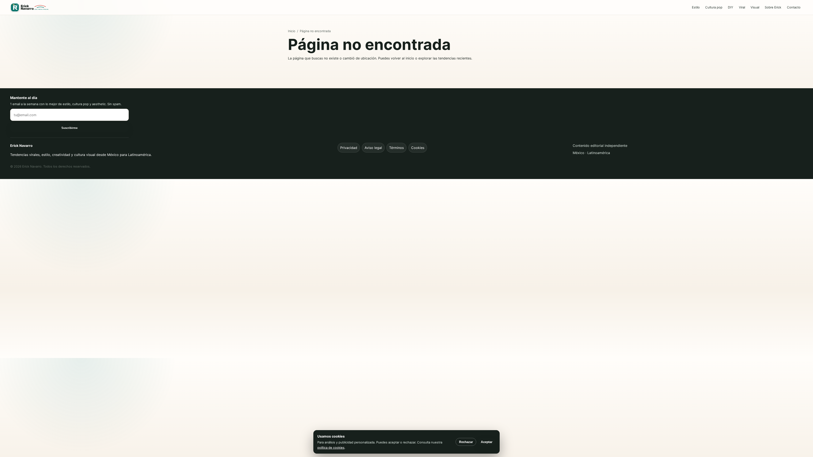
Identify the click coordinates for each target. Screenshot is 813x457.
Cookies (417, 148)
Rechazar (466, 442)
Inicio (291, 31)
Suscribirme (69, 127)
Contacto (794, 7)
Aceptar (486, 442)
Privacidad (348, 148)
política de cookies (330, 448)
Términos (396, 148)
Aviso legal (373, 148)
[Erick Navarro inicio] (30, 7)
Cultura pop (713, 7)
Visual (755, 7)
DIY (730, 7)
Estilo (696, 7)
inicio (410, 58)
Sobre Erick (773, 7)
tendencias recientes (454, 58)
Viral (742, 7)
